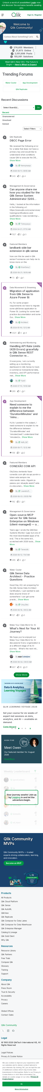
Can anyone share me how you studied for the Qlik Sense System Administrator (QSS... (25, 194)
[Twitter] (3, 1031)
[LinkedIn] (8, 1031)
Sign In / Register (34, 15)
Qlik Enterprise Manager (11, 928)
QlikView (5, 913)
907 (14, 667)
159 (13, 453)
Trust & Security (8, 992)
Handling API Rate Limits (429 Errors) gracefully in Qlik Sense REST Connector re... (25, 351)
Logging (16, 797)
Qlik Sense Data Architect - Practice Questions (22, 576)
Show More (15, 160)
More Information (21, 1089)
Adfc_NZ (24, 442)
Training (4, 970)
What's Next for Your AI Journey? (25, 630)
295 (13, 560)
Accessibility (6, 996)
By (23, 166)
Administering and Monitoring (23, 342)
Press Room (6, 988)
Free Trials (5, 958)
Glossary (5, 966)
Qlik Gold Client (7, 936)
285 (13, 391)
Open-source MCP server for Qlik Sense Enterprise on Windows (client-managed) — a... (24, 519)
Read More (9, 759)
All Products (6, 897)
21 (26, 667)
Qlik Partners (6, 954)
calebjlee (26, 657)
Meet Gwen (12, 748)
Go (38, 107)
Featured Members (18, 244)
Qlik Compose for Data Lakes (14, 920)
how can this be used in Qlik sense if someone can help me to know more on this (25, 259)
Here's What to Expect (26, 64)
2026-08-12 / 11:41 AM (21, 555)
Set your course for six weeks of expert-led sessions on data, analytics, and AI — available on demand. (20, 718)
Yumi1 (23, 381)
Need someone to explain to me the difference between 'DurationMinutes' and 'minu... (24, 411)
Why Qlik (5, 940)
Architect (24, 322)
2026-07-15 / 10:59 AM (21, 386)
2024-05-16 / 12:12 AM (21, 328)
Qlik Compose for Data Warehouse (16, 924)
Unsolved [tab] (6, 120)
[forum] (4, 137)
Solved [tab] (5, 124)
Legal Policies (7, 1052)
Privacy (4, 999)
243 (14, 176)
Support (4, 973)
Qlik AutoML (6, 909)
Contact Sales (7, 1015)
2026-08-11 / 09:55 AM (22, 171)
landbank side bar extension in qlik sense (24, 249)
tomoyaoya (25, 224)
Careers (4, 1003)
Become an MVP (13, 863)
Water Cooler (10, 83)
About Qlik (5, 984)
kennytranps (26, 166)
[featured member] (34, 742)
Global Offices (7, 1011)
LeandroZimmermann (29, 491)
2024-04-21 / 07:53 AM (22, 229)
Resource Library (8, 950)
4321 (14, 333)
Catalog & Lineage (9, 932)
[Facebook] (13, 1031)
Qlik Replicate (21, 89)
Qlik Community (9, 1025)
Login (33, 2)
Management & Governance (22, 186)
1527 (14, 234)
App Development (30, 83)
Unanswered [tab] (8, 116)
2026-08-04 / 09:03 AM (22, 662)
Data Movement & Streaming (23, 287)
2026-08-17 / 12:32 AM (21, 448)
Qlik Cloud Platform (9, 901)
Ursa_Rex (24, 605)
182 (13, 501)
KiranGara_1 (25, 267)
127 (13, 615)
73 (13, 278)
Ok (21, 1084)
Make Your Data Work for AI (23, 625)
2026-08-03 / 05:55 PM (22, 496)
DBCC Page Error (21, 140)
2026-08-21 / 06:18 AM (22, 272)
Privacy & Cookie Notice (11, 1056)
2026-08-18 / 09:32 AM (22, 610)
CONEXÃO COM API (22, 466)
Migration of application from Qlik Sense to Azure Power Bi (24, 294)
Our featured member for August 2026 (19, 753)
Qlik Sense (5, 905)
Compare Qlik (7, 962)
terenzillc (25, 549)
